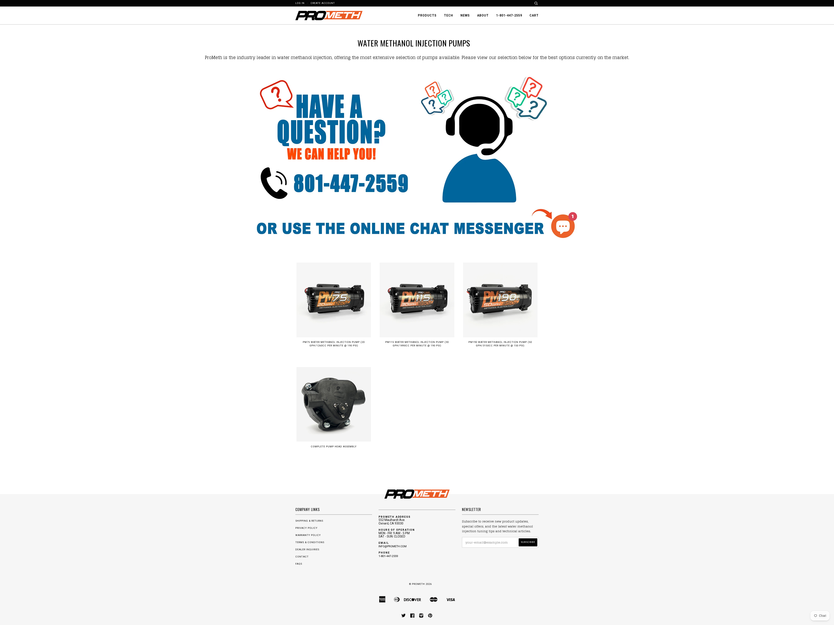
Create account (323, 3)
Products (427, 15)
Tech (448, 15)
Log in (299, 3)
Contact (302, 556)
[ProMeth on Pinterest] (430, 616)
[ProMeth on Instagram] (421, 616)
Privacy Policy (306, 528)
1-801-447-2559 (509, 15)
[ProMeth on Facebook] (412, 616)
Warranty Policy (308, 535)
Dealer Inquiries (307, 549)
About (483, 15)
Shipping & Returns (309, 520)
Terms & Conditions (309, 542)
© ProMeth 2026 (420, 584)
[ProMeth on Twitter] (403, 616)
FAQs (298, 563)
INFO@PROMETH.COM (393, 546)
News (465, 15)
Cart (534, 15)
